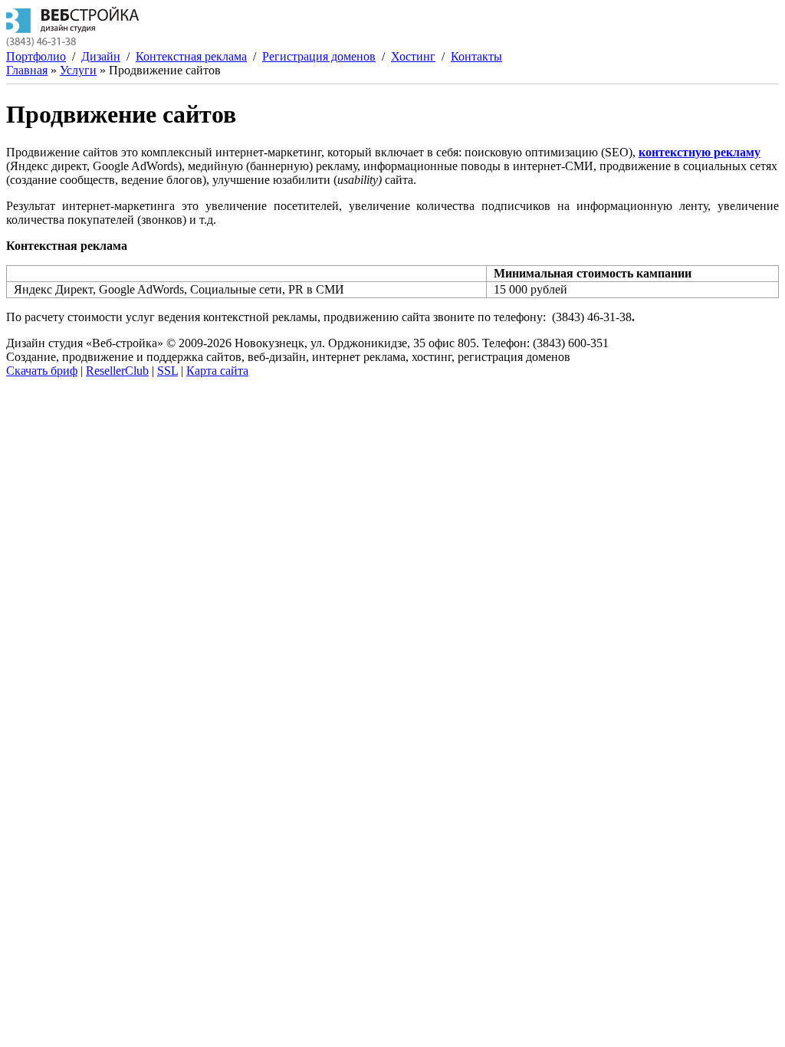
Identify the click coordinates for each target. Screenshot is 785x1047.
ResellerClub (117, 370)
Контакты (476, 56)
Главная (27, 70)
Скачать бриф (41, 370)
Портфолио (36, 56)
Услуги (78, 70)
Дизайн (100, 56)
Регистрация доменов (319, 56)
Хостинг (413, 56)
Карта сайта (217, 370)
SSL (167, 370)
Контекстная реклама (191, 56)
